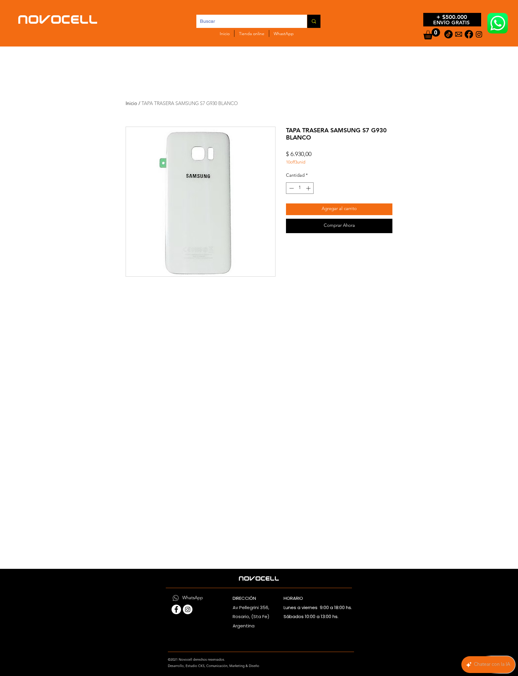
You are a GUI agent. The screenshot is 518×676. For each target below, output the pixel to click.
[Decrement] (291, 188)
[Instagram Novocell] (187, 609)
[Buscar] (313, 21)
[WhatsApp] (176, 598)
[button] (431, 33)
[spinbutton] (300, 188)
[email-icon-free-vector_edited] (458, 34)
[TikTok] (448, 34)
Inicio (131, 103)
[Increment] (309, 188)
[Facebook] (469, 34)
